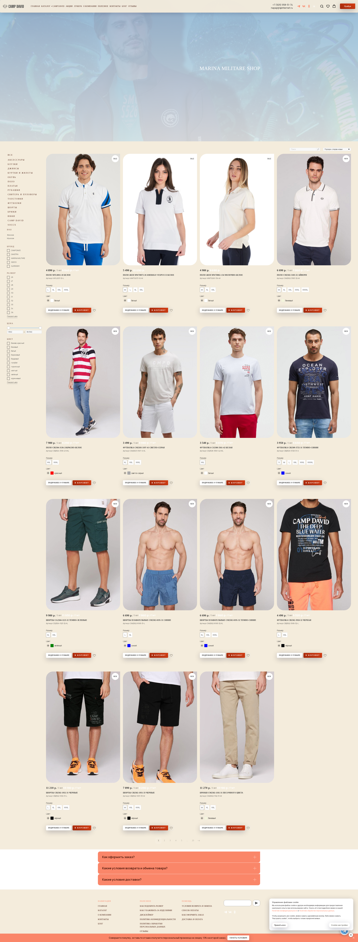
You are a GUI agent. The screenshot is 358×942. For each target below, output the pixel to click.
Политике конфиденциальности (284, 911)
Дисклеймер (146, 915)
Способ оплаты (190, 910)
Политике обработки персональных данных (316, 911)
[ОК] (309, 6)
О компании (89, 6)
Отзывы (132, 6)
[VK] (304, 6)
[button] (321, 6)
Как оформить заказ (193, 915)
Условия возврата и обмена (197, 906)
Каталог (45, 6)
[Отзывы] (314, 6)
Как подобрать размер (151, 906)
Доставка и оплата (192, 919)
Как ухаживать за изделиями (156, 910)
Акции (69, 6)
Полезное (103, 6)
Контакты (115, 6)
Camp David (58, 6)
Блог (124, 6)
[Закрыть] (353, 937)
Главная (35, 6)
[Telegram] (298, 6)
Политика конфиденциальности (158, 919)
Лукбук (78, 6)
